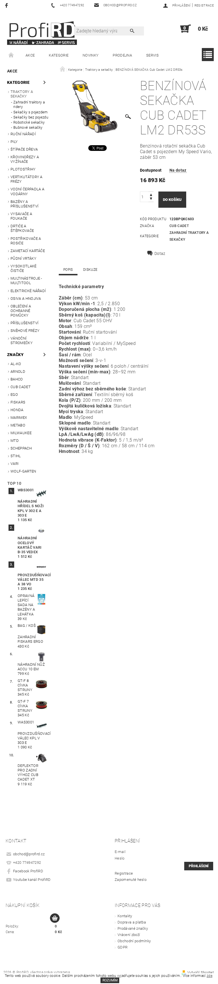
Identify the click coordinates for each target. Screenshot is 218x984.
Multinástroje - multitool (26, 280)
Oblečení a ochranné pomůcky (21, 311)
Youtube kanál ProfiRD (32, 879)
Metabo (18, 425)
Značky (15, 354)
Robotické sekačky (29, 122)
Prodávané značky (133, 928)
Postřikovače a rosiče (26, 240)
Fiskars (18, 402)
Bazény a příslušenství (24, 203)
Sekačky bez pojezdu (30, 117)
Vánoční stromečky (22, 340)
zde (209, 976)
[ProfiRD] (42, 31)
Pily (14, 142)
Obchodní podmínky (134, 941)
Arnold (18, 371)
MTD (15, 440)
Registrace (204, 5)
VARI (14, 463)
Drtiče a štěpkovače (22, 228)
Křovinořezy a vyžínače (25, 159)
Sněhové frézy (25, 330)
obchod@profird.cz (29, 854)
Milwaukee (21, 433)
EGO (14, 394)
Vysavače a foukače (21, 216)
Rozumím (110, 980)
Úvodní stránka (11, 55)
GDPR (122, 947)
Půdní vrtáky (23, 258)
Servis (152, 55)
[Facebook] (7, 5)
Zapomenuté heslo (130, 879)
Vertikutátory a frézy (27, 179)
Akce (30, 55)
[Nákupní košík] (55, 918)
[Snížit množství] (151, 199)
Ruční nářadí (23, 134)
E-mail (120, 852)
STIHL (16, 456)
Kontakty (125, 916)
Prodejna (122, 55)
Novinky (90, 55)
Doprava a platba (132, 922)
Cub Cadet (21, 387)
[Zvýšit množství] (151, 194)
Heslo (120, 858)
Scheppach (21, 448)
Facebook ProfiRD (28, 871)
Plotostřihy (23, 169)
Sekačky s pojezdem (30, 112)
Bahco (17, 379)
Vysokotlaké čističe (24, 268)
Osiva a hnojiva (26, 298)
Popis (68, 270)
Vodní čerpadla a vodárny (27, 191)
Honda (17, 410)
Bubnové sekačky (28, 127)
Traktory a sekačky (22, 94)
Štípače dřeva (24, 149)
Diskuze (90, 270)
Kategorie (58, 55)
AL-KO (16, 364)
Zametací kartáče (28, 251)
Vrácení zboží (129, 935)
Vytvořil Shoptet (200, 972)
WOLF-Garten (23, 471)
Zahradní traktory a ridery (29, 104)
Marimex (19, 417)
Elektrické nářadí (28, 291)
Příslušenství (24, 323)
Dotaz (159, 253)
